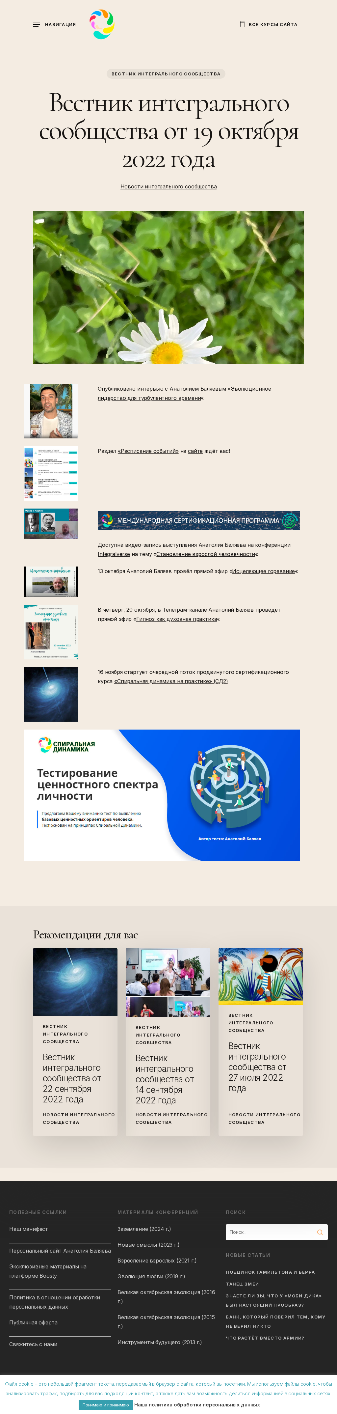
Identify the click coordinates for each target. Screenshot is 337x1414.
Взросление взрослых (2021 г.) (156, 1260)
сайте (195, 451)
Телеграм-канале (185, 609)
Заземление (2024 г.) (144, 1229)
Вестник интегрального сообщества (166, 73)
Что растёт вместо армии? (265, 1338)
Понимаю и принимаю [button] (106, 1404)
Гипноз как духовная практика (176, 619)
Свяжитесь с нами (33, 1344)
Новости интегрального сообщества (168, 186)
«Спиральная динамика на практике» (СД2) (171, 681)
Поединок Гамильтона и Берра (270, 1272)
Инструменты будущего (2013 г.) (159, 1342)
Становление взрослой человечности (205, 554)
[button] (54, 24)
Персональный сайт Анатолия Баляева (60, 1250)
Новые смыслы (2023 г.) (148, 1244)
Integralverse (114, 554)
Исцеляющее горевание (263, 571)
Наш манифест (28, 1229)
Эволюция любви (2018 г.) (151, 1276)
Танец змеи (242, 1284)
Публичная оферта (33, 1322)
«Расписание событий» (148, 451)
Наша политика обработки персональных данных (197, 1404)
